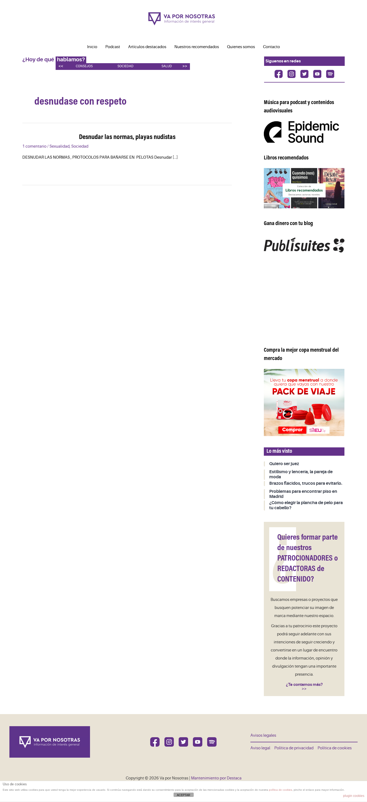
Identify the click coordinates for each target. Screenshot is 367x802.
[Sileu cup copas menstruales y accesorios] (304, 402)
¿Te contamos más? (304, 684)
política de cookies (280, 789)
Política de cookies (335, 748)
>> (184, 66)
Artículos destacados (147, 47)
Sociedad (125, 66)
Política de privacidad (294, 748)
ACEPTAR (183, 795)
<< (60, 66)
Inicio (92, 47)
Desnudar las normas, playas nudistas (127, 137)
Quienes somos (241, 47)
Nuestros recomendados (196, 47)
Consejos (84, 66)
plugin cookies (353, 796)
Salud (166, 66)
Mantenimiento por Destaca (216, 778)
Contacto (271, 47)
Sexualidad (59, 146)
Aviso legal (260, 748)
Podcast (112, 47)
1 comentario (34, 146)
